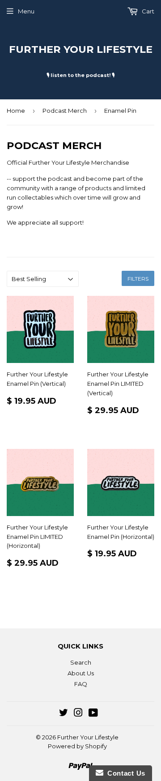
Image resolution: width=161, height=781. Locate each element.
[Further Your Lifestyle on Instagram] (78, 713)
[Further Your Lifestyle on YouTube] (93, 713)
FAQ (80, 683)
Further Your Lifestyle (81, 49)
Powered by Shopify (77, 746)
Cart (147, 11)
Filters (137, 278)
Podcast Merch (64, 110)
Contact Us (124, 773)
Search (80, 662)
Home (16, 110)
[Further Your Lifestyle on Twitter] (63, 713)
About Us (81, 673)
